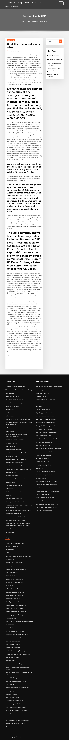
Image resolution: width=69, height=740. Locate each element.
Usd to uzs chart (10, 416)
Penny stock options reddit (44, 511)
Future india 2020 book (42, 458)
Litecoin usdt (39, 468)
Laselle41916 (10, 40)
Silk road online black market (14, 701)
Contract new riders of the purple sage (47, 491)
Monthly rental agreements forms (15, 605)
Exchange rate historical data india (15, 459)
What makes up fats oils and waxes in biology (19, 390)
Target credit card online (12, 598)
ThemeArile (50, 737)
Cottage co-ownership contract (14, 440)
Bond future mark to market (14, 529)
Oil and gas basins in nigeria (44, 429)
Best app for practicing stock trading (16, 710)
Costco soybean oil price (12, 644)
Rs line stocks (9, 585)
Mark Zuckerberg (14, 51)
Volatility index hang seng (43, 409)
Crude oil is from (10, 628)
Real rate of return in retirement (45, 471)
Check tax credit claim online (14, 462)
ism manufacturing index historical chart (23, 2)
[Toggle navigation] (61, 3)
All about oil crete (41, 478)
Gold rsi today (9, 393)
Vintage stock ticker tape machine (46, 426)
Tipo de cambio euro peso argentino (46, 507)
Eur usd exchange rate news (44, 501)
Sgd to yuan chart (10, 446)
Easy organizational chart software (46, 481)
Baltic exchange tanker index (14, 704)
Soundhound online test (43, 393)
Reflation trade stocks (12, 589)
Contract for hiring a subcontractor (16, 678)
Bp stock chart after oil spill (44, 452)
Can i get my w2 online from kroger (15, 681)
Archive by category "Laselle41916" (37, 21)
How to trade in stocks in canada (45, 416)
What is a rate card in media (44, 488)
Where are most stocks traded (45, 497)
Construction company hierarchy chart (16, 651)
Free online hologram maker (44, 475)
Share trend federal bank (43, 435)
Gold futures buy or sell (12, 697)
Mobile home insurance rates (14, 553)
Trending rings (9, 409)
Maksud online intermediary (13, 498)
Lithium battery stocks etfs (13, 485)
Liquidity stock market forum (14, 582)
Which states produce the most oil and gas (18, 469)
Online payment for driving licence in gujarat (18, 510)
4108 (6, 727)
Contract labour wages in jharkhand (46, 484)
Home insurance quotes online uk (15, 466)
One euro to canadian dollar (44, 442)
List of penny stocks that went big (46, 419)
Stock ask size (9, 532)
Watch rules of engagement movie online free (19, 621)
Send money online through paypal (15, 707)
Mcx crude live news (53, 56)
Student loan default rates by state (16, 479)
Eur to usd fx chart (11, 456)
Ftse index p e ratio (11, 694)
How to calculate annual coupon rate (47, 504)
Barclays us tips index (11, 546)
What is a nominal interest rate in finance (48, 439)
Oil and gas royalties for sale (14, 602)
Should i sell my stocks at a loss (14, 543)
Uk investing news (10, 472)
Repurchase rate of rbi (12, 396)
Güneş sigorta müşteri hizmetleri (15, 502)
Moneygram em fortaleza (43, 455)
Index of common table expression (15, 569)
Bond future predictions (43, 494)
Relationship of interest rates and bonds (17, 419)
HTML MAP (55, 737)
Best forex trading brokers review (15, 520)
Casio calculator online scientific (45, 400)
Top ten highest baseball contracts (15, 611)
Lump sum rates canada (54, 59)
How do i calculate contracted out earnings (48, 448)
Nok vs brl (8, 495)
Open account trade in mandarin (45, 422)
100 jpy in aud (9, 684)
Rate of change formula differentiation (17, 720)
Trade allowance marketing (13, 403)
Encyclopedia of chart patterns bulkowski (17, 654)
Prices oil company (10, 618)
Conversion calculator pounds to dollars (17, 687)
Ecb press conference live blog (14, 400)
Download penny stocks (12, 406)
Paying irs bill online (11, 576)
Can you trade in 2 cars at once (14, 638)
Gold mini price (9, 566)
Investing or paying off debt (44, 465)
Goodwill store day (10, 413)
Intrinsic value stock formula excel (15, 453)
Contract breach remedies (13, 449)
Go (60, 41)
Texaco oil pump (41, 396)
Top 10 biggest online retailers (45, 413)
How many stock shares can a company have (49, 386)
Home (23, 21)
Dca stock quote (10, 482)
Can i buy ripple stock (11, 572)
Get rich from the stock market (14, 513)
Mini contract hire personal (13, 647)
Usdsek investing (10, 428)
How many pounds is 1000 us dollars (16, 517)
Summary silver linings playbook (15, 386)
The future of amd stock (43, 403)
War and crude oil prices (43, 445)
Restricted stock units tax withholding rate (18, 556)
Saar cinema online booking (13, 664)
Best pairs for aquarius (12, 475)
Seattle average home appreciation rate (17, 634)
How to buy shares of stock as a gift (46, 432)
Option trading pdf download (14, 579)
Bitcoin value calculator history (14, 631)
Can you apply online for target (14, 615)
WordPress (30, 737)
